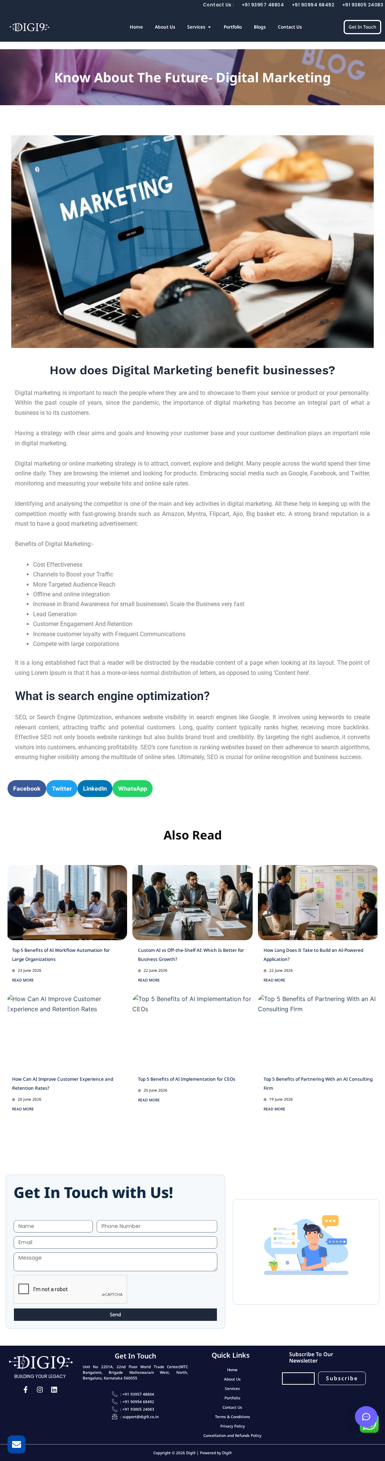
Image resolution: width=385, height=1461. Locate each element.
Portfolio (232, 1398)
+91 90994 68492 (313, 5)
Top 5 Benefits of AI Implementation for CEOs (186, 1079)
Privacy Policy (232, 1426)
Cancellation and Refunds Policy (232, 1435)
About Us (232, 1379)
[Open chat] (366, 1416)
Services (232, 1388)
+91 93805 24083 (362, 5)
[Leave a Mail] (17, 1444)
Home (232, 1369)
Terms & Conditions (232, 1416)
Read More (23, 980)
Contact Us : (218, 5)
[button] (27, 788)
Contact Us (232, 1407)
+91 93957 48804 (263, 5)
